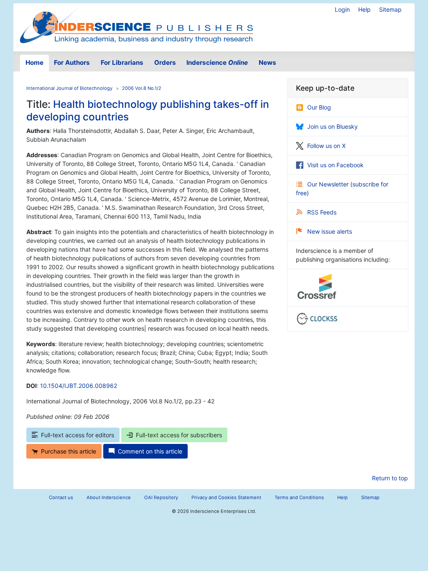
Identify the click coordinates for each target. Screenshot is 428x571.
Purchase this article (68, 451)
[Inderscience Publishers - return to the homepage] (136, 24)
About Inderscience (109, 497)
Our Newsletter (328, 184)
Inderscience (217, 62)
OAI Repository (161, 497)
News (267, 62)
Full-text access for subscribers (179, 434)
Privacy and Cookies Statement (226, 497)
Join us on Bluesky (332, 126)
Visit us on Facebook (335, 164)
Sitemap (390, 9)
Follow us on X (326, 145)
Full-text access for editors (77, 434)
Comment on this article (150, 451)
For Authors (72, 62)
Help (364, 9)
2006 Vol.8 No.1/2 (141, 88)
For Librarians (122, 62)
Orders (165, 62)
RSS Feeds (321, 212)
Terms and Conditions (299, 497)
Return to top (390, 478)
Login (342, 9)
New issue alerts (329, 231)
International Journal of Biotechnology (69, 88)
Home (34, 62)
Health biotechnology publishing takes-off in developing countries (147, 110)
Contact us (61, 497)
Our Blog (319, 107)
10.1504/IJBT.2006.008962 (78, 385)
